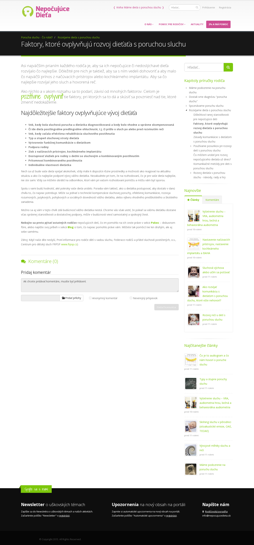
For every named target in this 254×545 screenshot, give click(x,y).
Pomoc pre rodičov (171, 24)
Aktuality (197, 24)
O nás (148, 24)
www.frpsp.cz (69, 244)
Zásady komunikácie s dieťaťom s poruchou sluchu (212, 139)
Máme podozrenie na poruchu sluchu (207, 90)
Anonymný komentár (105, 298)
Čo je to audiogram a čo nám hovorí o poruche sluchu (214, 360)
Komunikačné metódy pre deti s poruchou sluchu (212, 166)
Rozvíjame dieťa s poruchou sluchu (79, 37)
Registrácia (225, 7)
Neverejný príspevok (145, 298)
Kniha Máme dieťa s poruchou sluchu (138, 7)
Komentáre (212, 200)
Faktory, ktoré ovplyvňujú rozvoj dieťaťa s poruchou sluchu (210, 128)
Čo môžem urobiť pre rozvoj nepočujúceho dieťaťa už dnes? (212, 157)
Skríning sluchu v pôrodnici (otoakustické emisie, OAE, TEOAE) (216, 426)
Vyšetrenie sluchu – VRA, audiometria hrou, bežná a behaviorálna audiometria (215, 403)
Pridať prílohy (73, 298)
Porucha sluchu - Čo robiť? (37, 37)
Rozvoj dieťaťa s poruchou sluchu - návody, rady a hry (209, 175)
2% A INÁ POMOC (218, 24)
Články (194, 200)
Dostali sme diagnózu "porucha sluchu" (208, 99)
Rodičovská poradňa (216, 511)
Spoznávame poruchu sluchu (206, 105)
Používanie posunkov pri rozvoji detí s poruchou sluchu (212, 148)
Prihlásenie (208, 7)
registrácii (64, 515)
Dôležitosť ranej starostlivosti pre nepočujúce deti (211, 117)
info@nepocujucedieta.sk (216, 515)
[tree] (208, 133)
